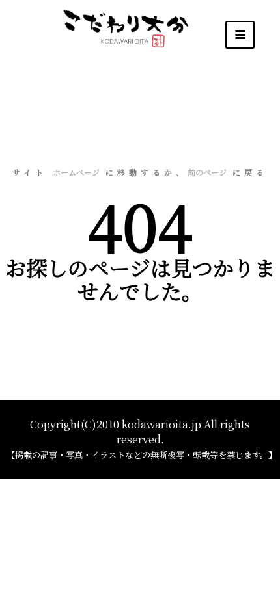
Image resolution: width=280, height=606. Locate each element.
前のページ (207, 172)
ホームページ (76, 172)
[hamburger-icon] (240, 35)
